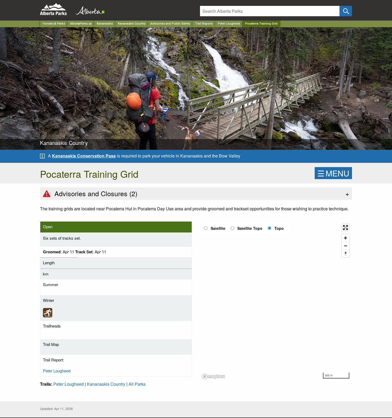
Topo (279, 228)
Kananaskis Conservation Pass (84, 156)
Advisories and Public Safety (170, 23)
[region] (276, 301)
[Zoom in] (345, 238)
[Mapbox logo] (213, 376)
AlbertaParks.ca (81, 23)
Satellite (218, 228)
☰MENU (333, 173)
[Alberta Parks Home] (56, 9)
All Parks (137, 384)
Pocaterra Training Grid (261, 23)
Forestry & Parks (54, 23)
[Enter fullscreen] (345, 227)
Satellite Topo (249, 228)
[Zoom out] (345, 246)
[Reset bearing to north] (345, 253)
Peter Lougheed (229, 23)
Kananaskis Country (131, 23)
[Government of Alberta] (88, 9)
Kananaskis (105, 23)
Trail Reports (204, 23)
